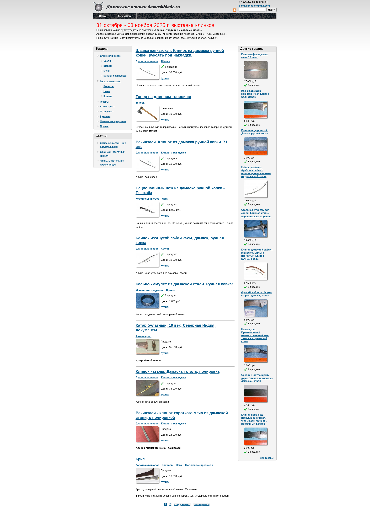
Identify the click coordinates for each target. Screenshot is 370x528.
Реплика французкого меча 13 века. (254, 56)
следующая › (182, 504)
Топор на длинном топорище (163, 96)
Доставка (124, 16)
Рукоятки (105, 116)
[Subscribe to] (234, 10)
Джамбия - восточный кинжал (112, 154)
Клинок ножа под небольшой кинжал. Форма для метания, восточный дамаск (254, 419)
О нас (103, 16)
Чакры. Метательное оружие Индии (112, 162)
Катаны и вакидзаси (114, 75)
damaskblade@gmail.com (254, 5)
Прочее (104, 126)
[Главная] (98, 10)
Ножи (106, 91)
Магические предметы (113, 121)
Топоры (104, 101)
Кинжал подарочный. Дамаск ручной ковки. (255, 132)
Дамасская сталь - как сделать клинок (113, 145)
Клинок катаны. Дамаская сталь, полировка (177, 371)
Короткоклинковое (110, 81)
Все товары (266, 458)
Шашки (107, 66)
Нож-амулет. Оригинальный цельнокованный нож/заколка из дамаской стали (255, 335)
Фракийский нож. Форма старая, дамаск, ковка (256, 294)
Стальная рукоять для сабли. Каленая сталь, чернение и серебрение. (256, 213)
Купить (165, 78)
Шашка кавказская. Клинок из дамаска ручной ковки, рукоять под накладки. (180, 52)
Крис (140, 459)
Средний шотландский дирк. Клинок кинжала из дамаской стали (256, 378)
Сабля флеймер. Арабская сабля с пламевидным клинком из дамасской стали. (256, 172)
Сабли (107, 61)
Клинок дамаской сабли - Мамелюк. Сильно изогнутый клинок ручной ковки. (257, 254)
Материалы (106, 111)
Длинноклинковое (110, 56)
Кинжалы (108, 86)
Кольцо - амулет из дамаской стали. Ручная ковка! (184, 284)
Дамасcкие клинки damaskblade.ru (143, 6)
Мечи (106, 70)
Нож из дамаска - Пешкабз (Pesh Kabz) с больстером (255, 93)
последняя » (201, 504)
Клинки (107, 96)
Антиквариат (107, 106)
